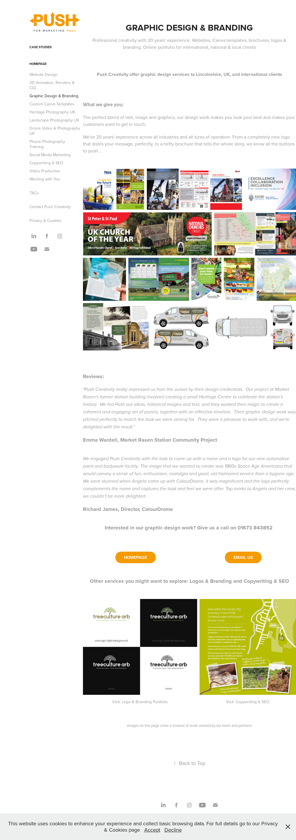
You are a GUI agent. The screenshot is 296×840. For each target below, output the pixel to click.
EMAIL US (243, 557)
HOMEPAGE (135, 557)
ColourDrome (157, 509)
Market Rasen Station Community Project (168, 440)
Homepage (38, 63)
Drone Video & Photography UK (54, 130)
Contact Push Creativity (50, 207)
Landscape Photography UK (54, 120)
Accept (152, 829)
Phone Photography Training (47, 144)
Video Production (44, 171)
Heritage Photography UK (52, 112)
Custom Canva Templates (51, 104)
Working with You (44, 179)
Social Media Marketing (50, 155)
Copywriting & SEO (46, 163)
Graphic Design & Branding (53, 96)
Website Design (43, 74)
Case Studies (40, 47)
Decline (173, 829)
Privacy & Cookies (45, 220)
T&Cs (34, 193)
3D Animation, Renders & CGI (52, 85)
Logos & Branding (211, 581)
